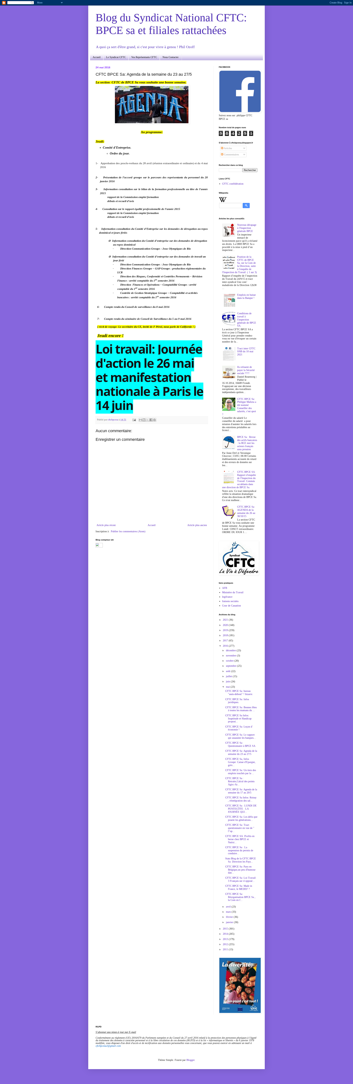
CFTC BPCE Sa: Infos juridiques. (237, 701)
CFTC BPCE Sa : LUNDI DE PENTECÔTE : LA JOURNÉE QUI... (241, 808)
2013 (226, 939)
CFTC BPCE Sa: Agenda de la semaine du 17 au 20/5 (241, 791)
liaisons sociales (230, 601)
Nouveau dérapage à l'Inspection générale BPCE (246, 228)
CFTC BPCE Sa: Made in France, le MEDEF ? (238, 887)
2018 (226, 635)
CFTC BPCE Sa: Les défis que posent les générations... (241, 818)
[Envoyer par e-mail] (140, 420)
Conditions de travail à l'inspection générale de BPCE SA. (246, 319)
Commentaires (231, 154)
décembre (231, 650)
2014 (226, 933)
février (230, 917)
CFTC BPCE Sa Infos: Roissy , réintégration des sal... (240, 799)
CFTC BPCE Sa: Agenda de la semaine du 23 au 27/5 (241, 752)
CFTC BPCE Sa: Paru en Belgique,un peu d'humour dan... (240, 869)
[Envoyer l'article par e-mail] (133, 419)
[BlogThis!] (144, 420)
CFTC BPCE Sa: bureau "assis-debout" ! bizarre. (239, 693)
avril (228, 906)
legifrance (227, 596)
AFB (224, 588)
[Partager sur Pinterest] (154, 420)
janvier (230, 922)
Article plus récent (106, 525)
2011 (226, 949)
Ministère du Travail (232, 592)
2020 (226, 625)
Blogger (190, 1060)
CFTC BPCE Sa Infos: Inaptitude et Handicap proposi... (238, 718)
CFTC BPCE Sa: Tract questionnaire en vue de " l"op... (239, 828)
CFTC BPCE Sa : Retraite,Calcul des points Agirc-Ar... (239, 781)
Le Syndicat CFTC (116, 57)
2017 (226, 640)
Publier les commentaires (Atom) (128, 531)
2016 (226, 645)
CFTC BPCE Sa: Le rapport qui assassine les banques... (240, 736)
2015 (226, 928)
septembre (231, 666)
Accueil (97, 57)
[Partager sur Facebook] (151, 420)
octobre (230, 660)
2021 (226, 619)
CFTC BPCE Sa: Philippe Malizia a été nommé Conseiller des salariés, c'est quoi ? (239, 407)
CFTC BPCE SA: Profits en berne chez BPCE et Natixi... (239, 839)
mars (229, 911)
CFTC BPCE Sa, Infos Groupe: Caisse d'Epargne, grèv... (240, 762)
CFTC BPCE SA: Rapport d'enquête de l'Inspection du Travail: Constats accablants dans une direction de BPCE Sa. (239, 480)
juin (228, 681)
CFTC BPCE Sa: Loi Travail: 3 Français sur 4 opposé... (240, 879)
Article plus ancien (197, 525)
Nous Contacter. (171, 57)
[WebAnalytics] (99, 546)
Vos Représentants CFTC (144, 57)
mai (228, 686)
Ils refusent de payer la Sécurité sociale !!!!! (246, 370)
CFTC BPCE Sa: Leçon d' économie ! (239, 728)
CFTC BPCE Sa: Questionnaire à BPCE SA (240, 744)
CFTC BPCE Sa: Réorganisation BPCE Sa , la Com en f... (240, 897)
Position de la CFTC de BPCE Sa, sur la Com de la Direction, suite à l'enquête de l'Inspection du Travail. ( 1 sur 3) (239, 264)
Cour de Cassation (231, 605)
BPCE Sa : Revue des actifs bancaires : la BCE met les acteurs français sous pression (247, 443)
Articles (227, 148)
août (228, 671)
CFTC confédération (232, 183)
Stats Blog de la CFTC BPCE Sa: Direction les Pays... (240, 860)
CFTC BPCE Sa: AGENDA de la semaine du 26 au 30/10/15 (246, 511)
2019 (226, 630)
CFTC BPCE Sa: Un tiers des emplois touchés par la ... (240, 772)
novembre (231, 655)
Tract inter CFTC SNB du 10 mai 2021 (246, 351)
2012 (226, 944)
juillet (229, 676)
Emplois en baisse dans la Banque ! (246, 296)
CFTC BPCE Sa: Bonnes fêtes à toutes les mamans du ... (241, 709)
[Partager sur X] (147, 420)
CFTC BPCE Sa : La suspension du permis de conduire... (239, 850)
